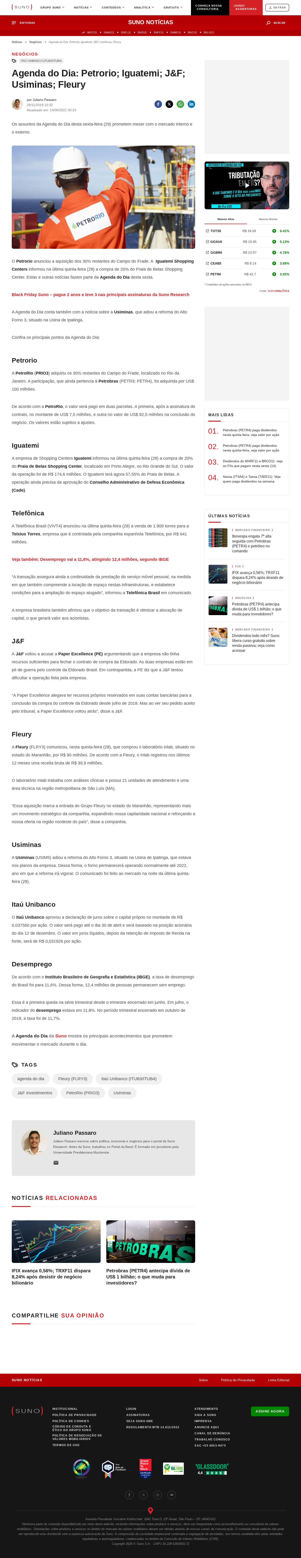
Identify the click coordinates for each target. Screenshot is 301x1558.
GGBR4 (216, 252)
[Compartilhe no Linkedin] (191, 104)
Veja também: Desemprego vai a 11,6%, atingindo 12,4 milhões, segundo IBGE (90, 559)
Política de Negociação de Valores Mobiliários (77, 1437)
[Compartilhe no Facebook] (158, 104)
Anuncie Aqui (206, 1427)
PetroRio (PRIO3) (82, 1093)
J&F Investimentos (34, 1093)
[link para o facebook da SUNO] (129, 1495)
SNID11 (142, 32)
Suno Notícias (27, 1380)
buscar (279, 22)
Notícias (17, 42)
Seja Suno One (139, 1421)
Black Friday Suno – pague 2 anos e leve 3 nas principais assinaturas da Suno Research (100, 294)
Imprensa (203, 1421)
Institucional (65, 1409)
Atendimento (206, 1409)
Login (131, 1409)
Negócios (35, 42)
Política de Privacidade (238, 1380)
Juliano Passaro (74, 1133)
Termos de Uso (66, 1445)
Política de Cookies (70, 1421)
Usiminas (122, 1093)
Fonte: (274, 290)
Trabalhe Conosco (212, 1439)
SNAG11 (109, 32)
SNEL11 (126, 32)
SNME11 (175, 32)
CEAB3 (215, 263)
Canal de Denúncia (212, 1433)
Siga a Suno (205, 1415)
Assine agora (270, 1411)
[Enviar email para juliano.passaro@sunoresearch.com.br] (56, 1163)
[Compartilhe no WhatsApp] (180, 104)
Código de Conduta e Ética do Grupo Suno (71, 1428)
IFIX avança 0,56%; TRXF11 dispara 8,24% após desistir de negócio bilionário (51, 1276)
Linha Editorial (278, 1380)
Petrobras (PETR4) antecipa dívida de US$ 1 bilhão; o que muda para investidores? (148, 1276)
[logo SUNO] (22, 7)
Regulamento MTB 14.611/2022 (152, 1427)
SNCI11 (192, 32)
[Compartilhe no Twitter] (169, 104)
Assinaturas (138, 1415)
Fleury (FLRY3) (72, 1078)
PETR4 (215, 274)
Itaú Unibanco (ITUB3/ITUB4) (41, 61)
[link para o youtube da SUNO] (171, 1495)
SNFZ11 (92, 32)
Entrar (279, 7)
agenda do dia (30, 1078)
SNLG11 (209, 32)
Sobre (203, 1380)
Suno (61, 1035)
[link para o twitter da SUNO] (143, 1495)
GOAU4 (216, 242)
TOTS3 (215, 231)
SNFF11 (159, 32)
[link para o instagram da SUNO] (157, 1495)
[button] (25, 23)
